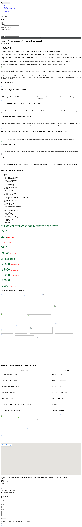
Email (2, 29)
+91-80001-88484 (5, 499)
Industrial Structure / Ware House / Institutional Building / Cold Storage (24, 135)
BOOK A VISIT (4, 16)
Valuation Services (8, 10)
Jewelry (3, 160)
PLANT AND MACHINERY (10, 148)
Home (5, 5)
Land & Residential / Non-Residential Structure (16, 107)
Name (2, 24)
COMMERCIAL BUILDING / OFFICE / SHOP (17, 120)
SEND (41, 37)
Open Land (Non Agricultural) (11, 93)
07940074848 (4, 484)
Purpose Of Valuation (9, 8)
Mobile (2, 27)
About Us (6, 7)
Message (3, 36)
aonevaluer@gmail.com (7, 487)
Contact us (6, 11)
